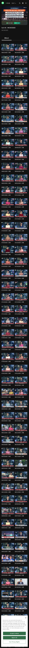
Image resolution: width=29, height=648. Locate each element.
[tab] (7, 38)
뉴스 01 (4, 28)
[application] (14, 13)
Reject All (14, 637)
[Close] (26, 618)
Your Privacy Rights (14, 642)
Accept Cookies (14, 633)
